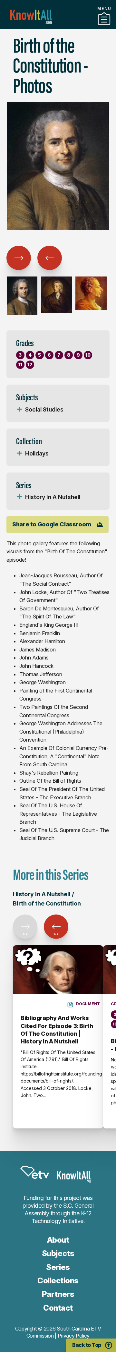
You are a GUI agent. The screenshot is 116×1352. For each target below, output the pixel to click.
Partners (58, 1294)
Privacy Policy (74, 1335)
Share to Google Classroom (51, 524)
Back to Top (86, 1345)
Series (58, 1267)
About (58, 1240)
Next (49, 258)
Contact (58, 1308)
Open (19, 409)
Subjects (58, 1253)
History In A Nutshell (52, 497)
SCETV (34, 1172)
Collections (58, 26)
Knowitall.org (31, 17)
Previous (18, 258)
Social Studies (44, 409)
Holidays (37, 453)
